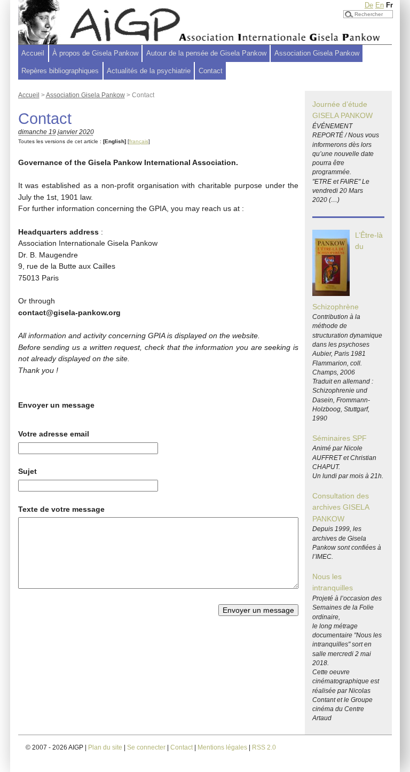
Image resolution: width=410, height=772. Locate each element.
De (369, 5)
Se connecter (146, 747)
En (379, 5)
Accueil (32, 53)
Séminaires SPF (339, 438)
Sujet (27, 471)
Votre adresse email (53, 434)
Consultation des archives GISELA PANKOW (340, 507)
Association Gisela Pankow (85, 95)
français (138, 141)
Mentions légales (222, 747)
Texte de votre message (61, 509)
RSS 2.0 (264, 747)
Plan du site (105, 747)
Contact (211, 71)
